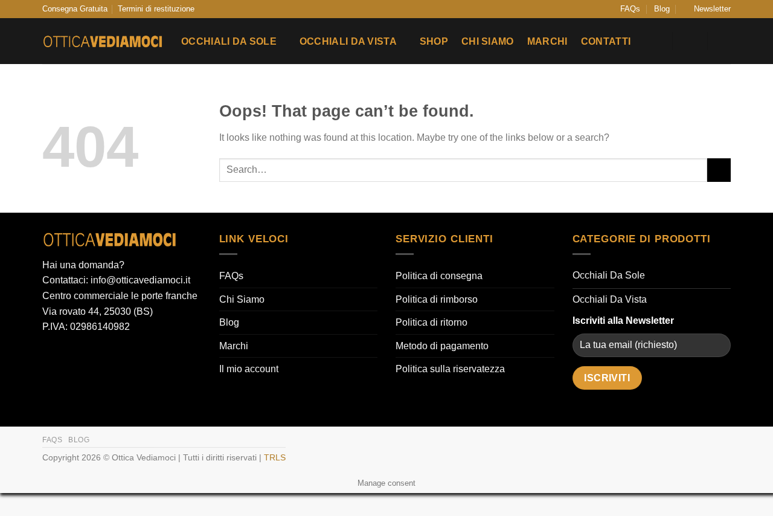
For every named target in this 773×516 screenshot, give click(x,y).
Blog (662, 8)
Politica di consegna (439, 276)
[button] (707, 9)
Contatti (606, 41)
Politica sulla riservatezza (450, 369)
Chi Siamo (487, 41)
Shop (434, 41)
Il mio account (248, 369)
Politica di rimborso (437, 299)
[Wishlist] (656, 41)
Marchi (547, 41)
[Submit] (719, 170)
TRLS (275, 457)
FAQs (630, 8)
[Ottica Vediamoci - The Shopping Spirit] (102, 41)
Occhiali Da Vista (348, 41)
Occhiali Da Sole (229, 41)
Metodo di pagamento (442, 346)
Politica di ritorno (431, 322)
